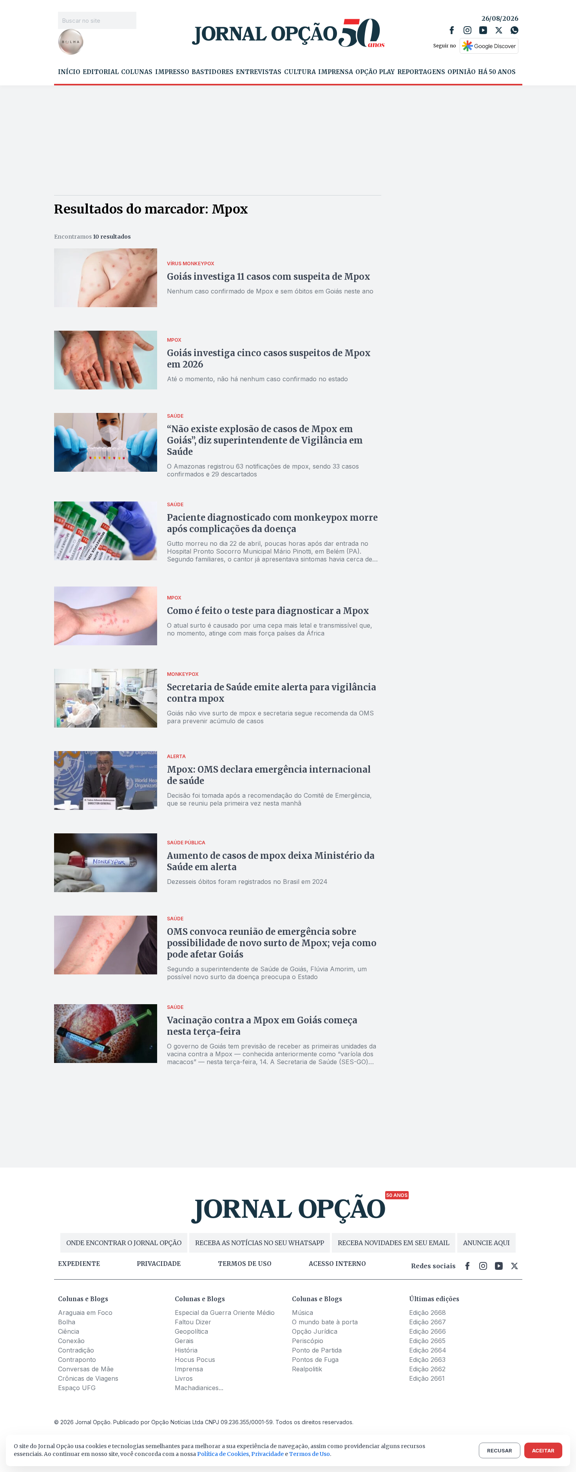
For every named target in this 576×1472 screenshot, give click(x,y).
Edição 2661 (427, 1378)
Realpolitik (307, 1369)
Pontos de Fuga (315, 1359)
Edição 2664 (427, 1350)
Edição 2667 (427, 1322)
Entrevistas (258, 72)
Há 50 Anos (497, 72)
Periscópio (307, 1341)
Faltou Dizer (193, 1322)
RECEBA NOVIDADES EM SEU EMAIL (393, 1243)
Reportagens (421, 72)
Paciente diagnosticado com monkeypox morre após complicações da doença (272, 523)
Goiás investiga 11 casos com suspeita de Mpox (268, 276)
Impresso (172, 72)
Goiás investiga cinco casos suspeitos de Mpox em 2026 (269, 359)
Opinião (461, 72)
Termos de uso (245, 1263)
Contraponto (77, 1359)
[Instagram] (467, 30)
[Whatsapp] (514, 30)
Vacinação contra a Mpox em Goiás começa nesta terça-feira (262, 1026)
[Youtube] (483, 30)
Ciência (68, 1331)
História (186, 1350)
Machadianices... (199, 1388)
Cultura (300, 72)
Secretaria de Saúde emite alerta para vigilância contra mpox (271, 693)
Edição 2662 (427, 1369)
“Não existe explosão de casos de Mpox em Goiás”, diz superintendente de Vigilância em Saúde (265, 440)
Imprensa (335, 72)
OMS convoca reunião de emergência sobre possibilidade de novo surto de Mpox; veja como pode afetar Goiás (272, 943)
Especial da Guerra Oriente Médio (225, 1312)
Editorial (101, 72)
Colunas (136, 72)
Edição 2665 (427, 1341)
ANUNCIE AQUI (486, 1243)
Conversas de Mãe (86, 1369)
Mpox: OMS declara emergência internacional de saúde (269, 775)
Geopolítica (191, 1331)
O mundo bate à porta (325, 1322)
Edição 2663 (427, 1359)
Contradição (76, 1350)
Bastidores (213, 72)
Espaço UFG (77, 1388)
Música (302, 1312)
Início (69, 72)
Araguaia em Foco (85, 1312)
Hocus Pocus (195, 1359)
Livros (184, 1378)
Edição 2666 (427, 1331)
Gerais (184, 1341)
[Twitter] (499, 30)
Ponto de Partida (317, 1350)
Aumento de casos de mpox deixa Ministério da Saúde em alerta (271, 861)
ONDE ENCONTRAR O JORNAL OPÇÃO (123, 1243)
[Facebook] (452, 30)
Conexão (71, 1341)
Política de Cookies (223, 1454)
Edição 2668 (427, 1312)
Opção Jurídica (314, 1331)
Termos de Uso (309, 1454)
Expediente (79, 1263)
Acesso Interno (337, 1263)
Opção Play (375, 72)
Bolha (66, 1322)
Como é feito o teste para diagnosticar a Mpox (268, 610)
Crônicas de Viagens (88, 1378)
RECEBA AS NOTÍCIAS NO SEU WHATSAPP (259, 1243)
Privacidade (159, 1263)
